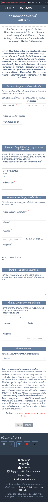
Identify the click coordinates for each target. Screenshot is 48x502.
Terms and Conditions (26, 413)
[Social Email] (4, 444)
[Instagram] (35, 444)
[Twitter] (19, 444)
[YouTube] (27, 444)
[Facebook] (12, 444)
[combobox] (36, 105)
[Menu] (44, 8)
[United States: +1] (5, 239)
